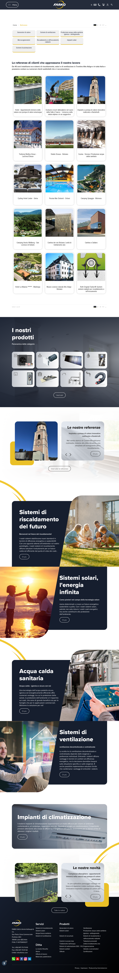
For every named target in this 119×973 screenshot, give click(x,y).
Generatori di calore (23, 32)
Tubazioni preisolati (90, 941)
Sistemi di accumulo (66, 936)
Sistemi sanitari (65, 949)
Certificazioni (87, 951)
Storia (38, 951)
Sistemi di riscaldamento (44, 928)
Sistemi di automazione (24, 48)
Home (15, 25)
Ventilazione (87, 928)
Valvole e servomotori (91, 949)
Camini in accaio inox (67, 941)
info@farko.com (22, 952)
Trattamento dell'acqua (67, 944)
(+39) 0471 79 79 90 (21, 947)
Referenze (23, 25)
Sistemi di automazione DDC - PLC (71, 946)
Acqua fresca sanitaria (43, 933)
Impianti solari (72, 40)
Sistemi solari (40, 931)
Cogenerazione (88, 946)
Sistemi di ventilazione (47, 32)
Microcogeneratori (24, 40)
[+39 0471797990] (99, 4)
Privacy (77, 968)
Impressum (84, 968)
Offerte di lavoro (41, 954)
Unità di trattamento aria (91, 944)
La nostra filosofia (42, 949)
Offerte (62, 951)
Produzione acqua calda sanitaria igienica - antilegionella (72, 33)
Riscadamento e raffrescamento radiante (48, 41)
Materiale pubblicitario (43, 957)
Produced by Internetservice (98, 968)
